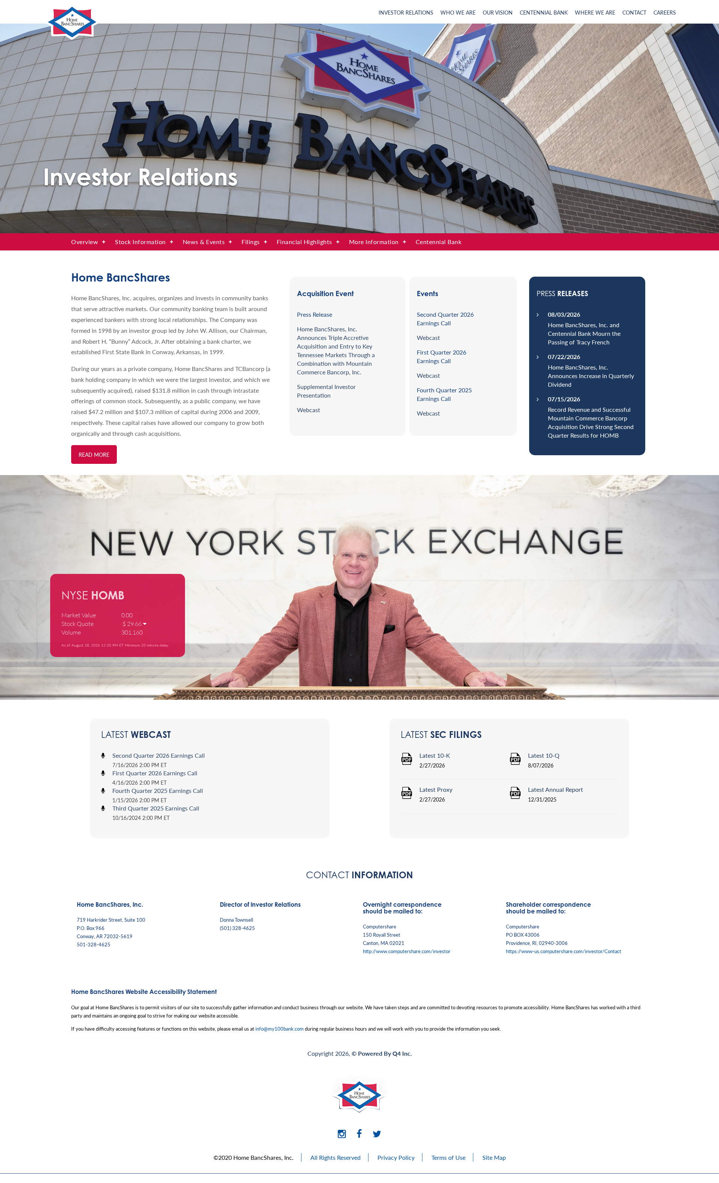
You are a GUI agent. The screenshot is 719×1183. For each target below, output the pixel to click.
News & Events (204, 241)
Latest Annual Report (555, 789)
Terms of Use (448, 1157)
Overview (84, 241)
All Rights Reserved (335, 1157)
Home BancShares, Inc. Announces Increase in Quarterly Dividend (591, 376)
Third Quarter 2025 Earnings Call (155, 808)
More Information (374, 241)
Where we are (595, 12)
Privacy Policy (396, 1157)
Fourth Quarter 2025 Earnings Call (157, 790)
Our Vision (498, 12)
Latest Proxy (435, 789)
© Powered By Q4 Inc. (382, 1053)
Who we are (458, 12)
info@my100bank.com (279, 1028)
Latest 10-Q (543, 755)
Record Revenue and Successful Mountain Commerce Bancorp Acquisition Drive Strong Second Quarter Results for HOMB (591, 422)
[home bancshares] (71, 37)
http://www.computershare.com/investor (406, 951)
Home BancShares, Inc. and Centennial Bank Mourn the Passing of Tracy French (584, 333)
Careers (664, 12)
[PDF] (407, 762)
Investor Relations (406, 12)
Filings (251, 241)
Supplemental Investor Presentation (326, 390)
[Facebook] (359, 1133)
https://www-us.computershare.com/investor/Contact (563, 951)
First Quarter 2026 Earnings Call (154, 773)
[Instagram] (342, 1133)
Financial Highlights (304, 241)
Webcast (308, 409)
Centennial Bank (544, 12)
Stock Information (140, 241)
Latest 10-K (434, 755)
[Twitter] (377, 1133)
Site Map (494, 1157)
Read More (94, 454)
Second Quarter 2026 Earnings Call (158, 755)
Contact (634, 12)
